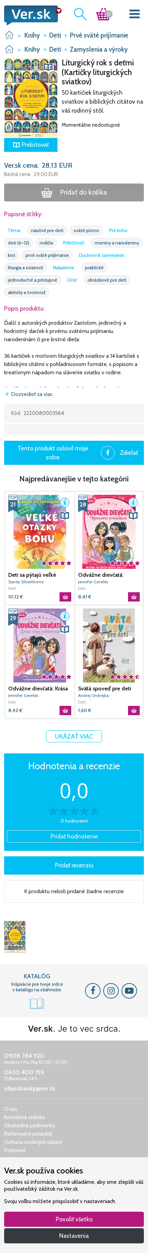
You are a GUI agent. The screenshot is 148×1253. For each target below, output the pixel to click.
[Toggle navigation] (135, 15)
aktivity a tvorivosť (26, 292)
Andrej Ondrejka (93, 695)
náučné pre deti (47, 230)
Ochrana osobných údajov (33, 1142)
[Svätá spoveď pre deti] (109, 645)
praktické (94, 267)
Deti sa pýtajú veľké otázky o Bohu (32, 575)
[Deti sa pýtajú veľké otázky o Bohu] (39, 532)
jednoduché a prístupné (32, 280)
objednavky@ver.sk (29, 1088)
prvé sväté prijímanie (47, 255)
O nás (10, 1109)
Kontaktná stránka (24, 1117)
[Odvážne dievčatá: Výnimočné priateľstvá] (109, 532)
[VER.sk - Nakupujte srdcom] (31, 15)
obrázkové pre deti (106, 280)
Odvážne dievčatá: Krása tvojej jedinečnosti (38, 688)
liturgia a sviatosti (25, 267)
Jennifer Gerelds (93, 581)
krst (11, 255)
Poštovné (15, 1150)
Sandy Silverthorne (26, 581)
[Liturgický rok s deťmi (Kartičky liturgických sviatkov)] (14, 936)
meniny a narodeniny (117, 243)
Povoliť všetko (74, 1219)
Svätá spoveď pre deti (104, 688)
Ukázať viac (74, 736)
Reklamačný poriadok (28, 1134)
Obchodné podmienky (29, 1126)
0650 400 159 (24, 1072)
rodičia (46, 243)
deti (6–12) (18, 243)
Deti (12, 588)
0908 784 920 (24, 1055)
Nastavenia (74, 1235)
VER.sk (9, 35)
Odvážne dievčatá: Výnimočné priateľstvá (105, 575)
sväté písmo (86, 230)
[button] (30, 98)
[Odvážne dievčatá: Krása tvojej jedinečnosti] (39, 645)
